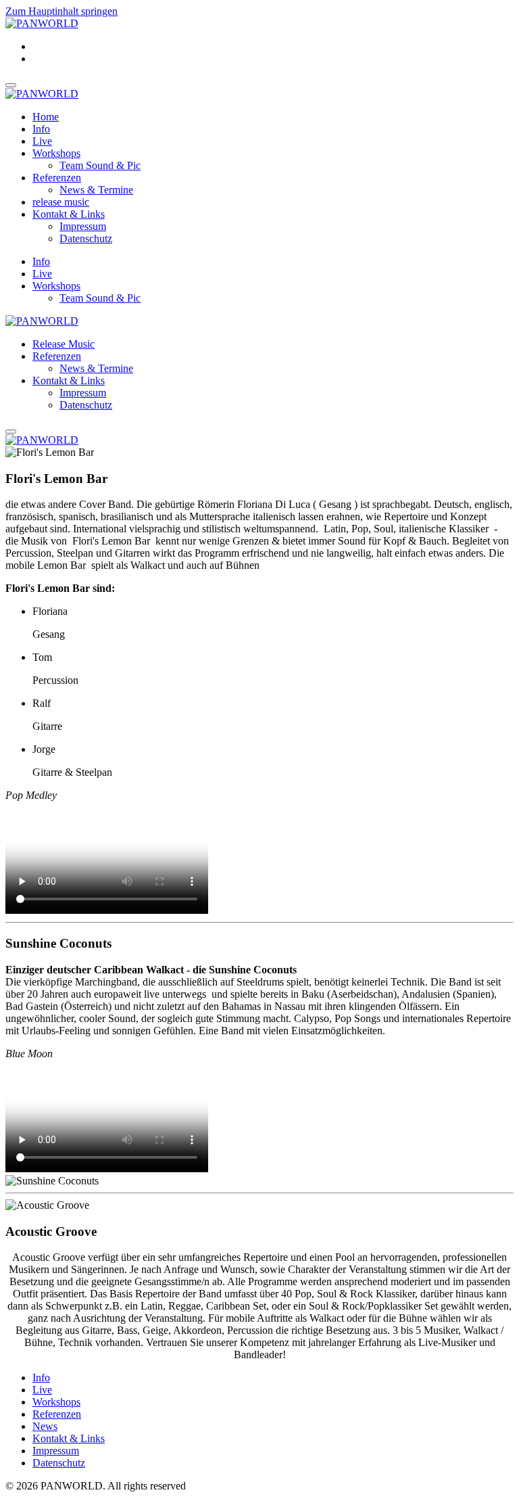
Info (41, 129)
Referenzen (56, 177)
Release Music (63, 344)
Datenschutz (85, 238)
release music (60, 202)
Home (45, 116)
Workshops (56, 153)
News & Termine (96, 189)
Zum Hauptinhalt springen (61, 11)
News (44, 1426)
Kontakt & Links (68, 214)
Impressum (82, 226)
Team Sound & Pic (100, 165)
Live (42, 141)
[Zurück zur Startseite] (41, 23)
